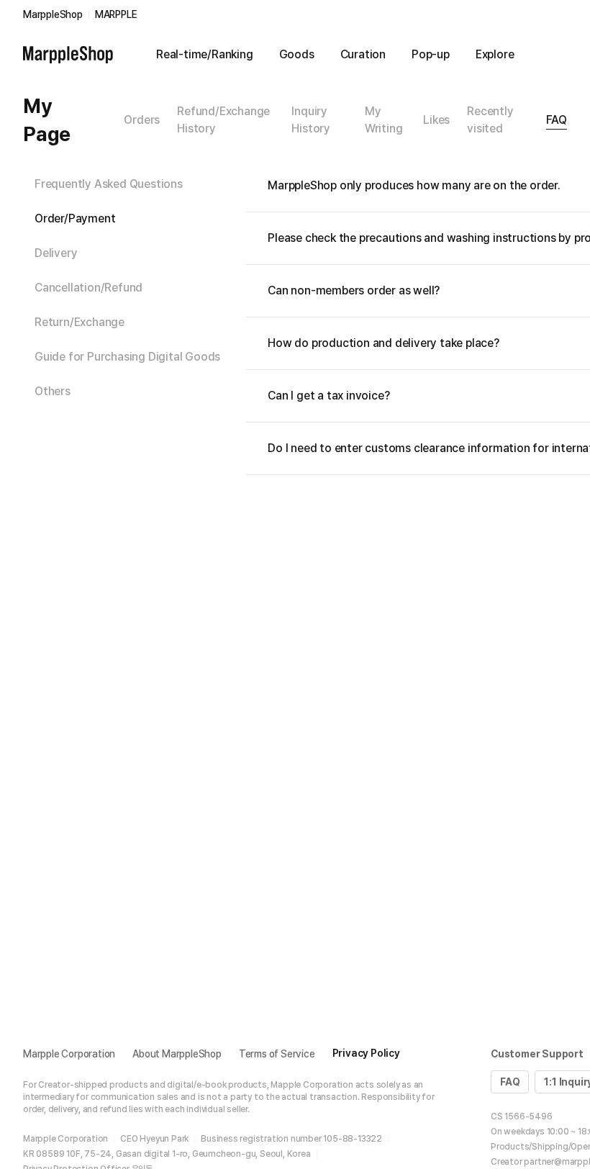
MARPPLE (116, 14)
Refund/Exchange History (223, 119)
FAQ (556, 120)
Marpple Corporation (69, 1054)
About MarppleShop (177, 1054)
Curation (363, 54)
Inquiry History (310, 119)
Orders (142, 120)
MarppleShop (53, 14)
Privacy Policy (366, 1053)
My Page (47, 120)
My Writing (384, 119)
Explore (495, 54)
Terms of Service (277, 1054)
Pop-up (431, 54)
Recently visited (490, 119)
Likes (436, 120)
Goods (296, 54)
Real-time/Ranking (204, 54)
